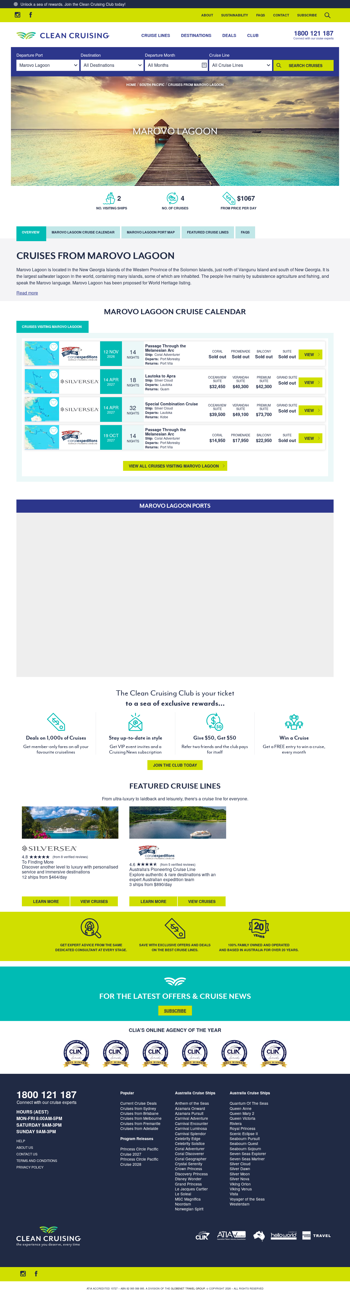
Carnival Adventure (191, 1118)
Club (253, 35)
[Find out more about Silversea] (49, 849)
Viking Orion (240, 1184)
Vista (234, 1193)
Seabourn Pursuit (245, 1138)
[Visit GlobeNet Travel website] (259, 1236)
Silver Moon (240, 1173)
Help (20, 1140)
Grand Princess (188, 1184)
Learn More (46, 901)
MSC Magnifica (188, 1199)
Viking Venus (241, 1189)
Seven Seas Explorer (248, 1153)
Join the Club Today (175, 765)
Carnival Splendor (190, 1133)
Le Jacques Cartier (191, 1189)
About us (24, 1147)
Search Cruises (305, 65)
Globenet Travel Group (188, 1288)
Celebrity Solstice (190, 1143)
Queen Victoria (242, 1118)
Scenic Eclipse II (244, 1133)
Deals (229, 35)
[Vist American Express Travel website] (316, 1236)
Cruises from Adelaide (139, 1128)
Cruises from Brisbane (139, 1113)
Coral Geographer (190, 1158)
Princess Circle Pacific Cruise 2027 (139, 1151)
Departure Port (29, 55)
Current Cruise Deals (138, 1103)
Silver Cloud (240, 1163)
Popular (127, 1092)
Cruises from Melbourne (141, 1118)
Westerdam (239, 1204)
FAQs (260, 15)
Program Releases (136, 1138)
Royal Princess (242, 1128)
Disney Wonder (188, 1178)
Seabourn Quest (244, 1143)
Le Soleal (183, 1193)
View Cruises (94, 901)
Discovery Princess (191, 1173)
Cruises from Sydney (138, 1108)
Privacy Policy (29, 1167)
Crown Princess (188, 1168)
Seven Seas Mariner (247, 1158)
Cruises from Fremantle (140, 1123)
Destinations (196, 35)
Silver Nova (239, 1178)
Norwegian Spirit (189, 1208)
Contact (281, 15)
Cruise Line (219, 55)
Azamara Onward (190, 1108)
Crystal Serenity (188, 1163)
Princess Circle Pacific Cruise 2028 (139, 1161)
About (207, 15)
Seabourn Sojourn (245, 1148)
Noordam (183, 1204)
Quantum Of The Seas (249, 1103)
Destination (91, 55)
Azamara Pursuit (189, 1113)
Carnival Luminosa (191, 1128)
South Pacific (152, 84)
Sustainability (234, 15)
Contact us (26, 1154)
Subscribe (307, 15)
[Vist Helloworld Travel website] (283, 1236)
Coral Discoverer (189, 1153)
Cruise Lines (155, 35)
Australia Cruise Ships (195, 1092)
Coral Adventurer (190, 1148)
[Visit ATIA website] (231, 1236)
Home (131, 84)
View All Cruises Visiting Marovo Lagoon (174, 466)
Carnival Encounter (191, 1123)
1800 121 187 (313, 33)
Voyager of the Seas (247, 1199)
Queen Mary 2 (242, 1113)
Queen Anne (241, 1108)
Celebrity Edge (187, 1138)
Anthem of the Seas (192, 1103)
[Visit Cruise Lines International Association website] (202, 1236)
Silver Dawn (240, 1168)
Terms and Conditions (36, 1160)
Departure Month (160, 55)
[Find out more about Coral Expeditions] (156, 853)
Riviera (236, 1123)
